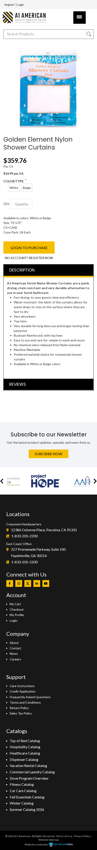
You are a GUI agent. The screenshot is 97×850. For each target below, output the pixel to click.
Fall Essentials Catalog (27, 797)
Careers (15, 659)
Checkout (17, 609)
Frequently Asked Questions (30, 697)
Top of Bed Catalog (25, 740)
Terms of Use (64, 836)
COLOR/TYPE (13, 181)
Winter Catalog (22, 803)
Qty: (6, 203)
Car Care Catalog (23, 790)
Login (21, 4)
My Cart (15, 604)
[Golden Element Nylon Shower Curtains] (48, 47)
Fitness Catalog (22, 784)
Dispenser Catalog (24, 759)
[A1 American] (26, 17)
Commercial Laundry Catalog (32, 772)
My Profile (17, 615)
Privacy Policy (82, 836)
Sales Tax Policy (21, 713)
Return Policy (19, 708)
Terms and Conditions (25, 702)
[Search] (89, 34)
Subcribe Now (48, 454)
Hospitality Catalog (25, 747)
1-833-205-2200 (24, 536)
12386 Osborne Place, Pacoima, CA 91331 (44, 530)
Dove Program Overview (29, 778)
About (14, 643)
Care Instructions (22, 686)
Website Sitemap (48, 839)
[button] (2, 481)
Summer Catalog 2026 (27, 809)
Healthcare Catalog (25, 753)
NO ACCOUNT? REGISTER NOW (29, 258)
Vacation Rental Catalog (28, 765)
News (14, 653)
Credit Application (22, 691)
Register (10, 4)
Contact (15, 648)
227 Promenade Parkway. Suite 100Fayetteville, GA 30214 (38, 552)
